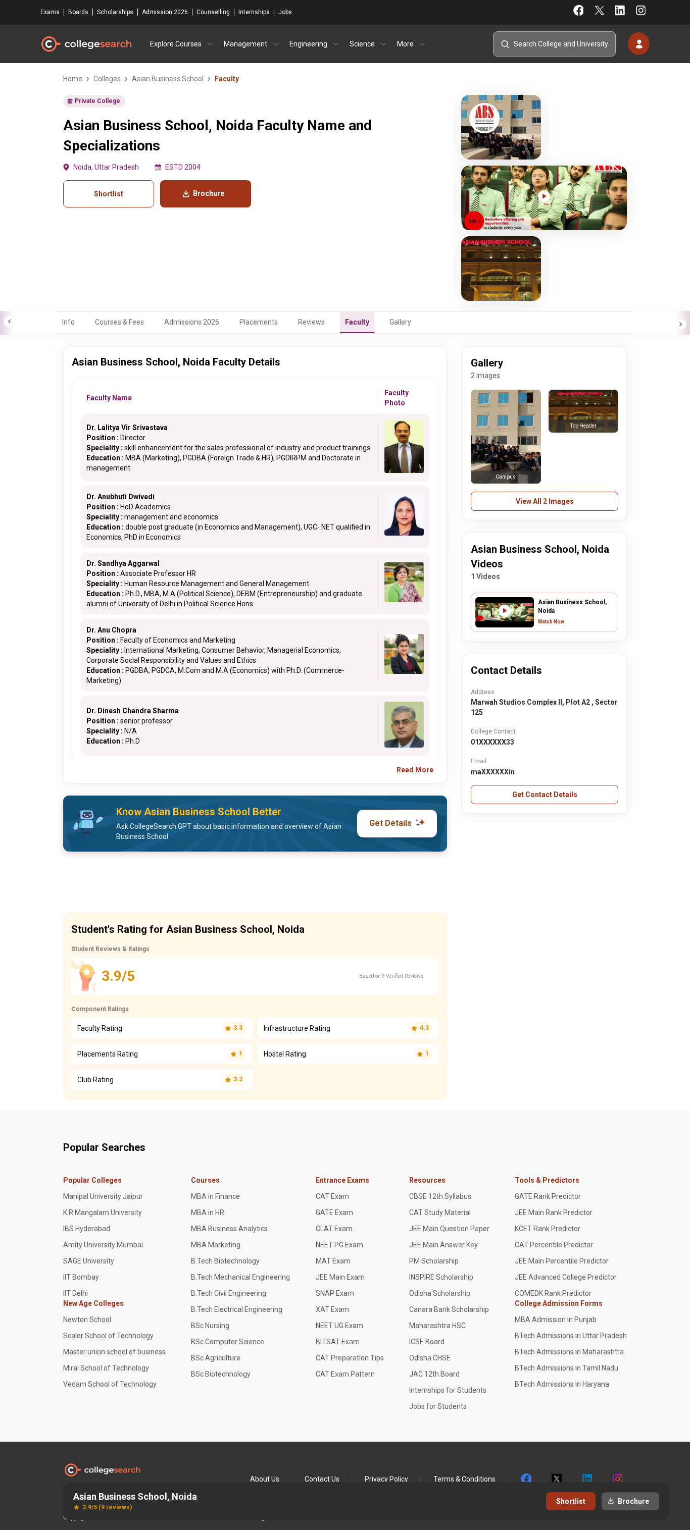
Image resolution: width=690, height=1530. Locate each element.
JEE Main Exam (340, 1277)
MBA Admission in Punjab (556, 1319)
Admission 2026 (165, 12)
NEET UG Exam (339, 1326)
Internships (254, 12)
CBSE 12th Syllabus (440, 1196)
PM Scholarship (434, 1261)
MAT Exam (333, 1261)
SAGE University (88, 1261)
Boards (78, 12)
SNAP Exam (335, 1293)
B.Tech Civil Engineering (228, 1293)
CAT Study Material (440, 1212)
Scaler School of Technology (108, 1336)
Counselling (213, 12)
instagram (616, 1479)
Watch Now (551, 621)
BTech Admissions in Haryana (562, 1384)
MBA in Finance (215, 1196)
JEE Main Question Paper (449, 1229)
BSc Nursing (210, 1326)
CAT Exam (332, 1196)
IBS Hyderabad (86, 1229)
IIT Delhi (75, 1293)
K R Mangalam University (102, 1212)
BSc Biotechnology (221, 1374)
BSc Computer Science (227, 1342)
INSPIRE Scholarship (441, 1277)
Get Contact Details (544, 794)
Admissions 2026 (191, 322)
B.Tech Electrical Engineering (236, 1309)
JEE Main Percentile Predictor (562, 1261)
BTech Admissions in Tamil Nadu (566, 1368)
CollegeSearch (85, 44)
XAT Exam (332, 1309)
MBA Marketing (215, 1245)
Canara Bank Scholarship (449, 1309)
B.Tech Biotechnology (225, 1261)
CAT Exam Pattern (345, 1374)
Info (68, 322)
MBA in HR (207, 1212)
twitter (556, 1479)
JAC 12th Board (434, 1374)
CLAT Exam (334, 1229)
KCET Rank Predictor (547, 1229)
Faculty (357, 322)
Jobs (285, 12)
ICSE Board (427, 1342)
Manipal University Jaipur (103, 1196)
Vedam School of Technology (110, 1384)
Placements (258, 322)
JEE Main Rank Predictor (554, 1212)
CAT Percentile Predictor (554, 1245)
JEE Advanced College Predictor (566, 1277)
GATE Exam (334, 1212)
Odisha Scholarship (439, 1293)
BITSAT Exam (338, 1342)
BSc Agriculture (215, 1358)
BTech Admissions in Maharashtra (569, 1352)
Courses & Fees (119, 322)
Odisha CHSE (430, 1358)
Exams (50, 12)
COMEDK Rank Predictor (553, 1293)
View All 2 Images (545, 501)
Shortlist (108, 194)
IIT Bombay (81, 1277)
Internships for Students (447, 1390)
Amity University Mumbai (103, 1245)
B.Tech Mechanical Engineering (240, 1277)
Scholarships (115, 12)
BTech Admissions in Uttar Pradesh (571, 1336)
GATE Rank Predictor (548, 1196)
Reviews (311, 322)
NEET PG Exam (339, 1245)
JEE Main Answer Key (443, 1245)
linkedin (586, 1479)
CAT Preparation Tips (350, 1358)
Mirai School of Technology (106, 1368)
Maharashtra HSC (437, 1326)
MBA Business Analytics (229, 1229)
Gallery (400, 322)
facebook (525, 1479)
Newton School (87, 1319)
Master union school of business (114, 1352)
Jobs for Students (438, 1406)
